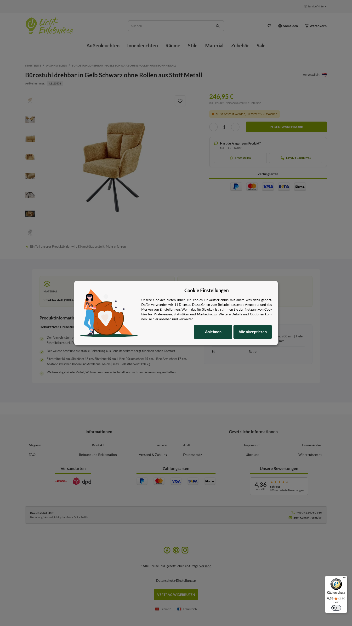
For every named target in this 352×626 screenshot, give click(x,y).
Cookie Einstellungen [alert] (206, 290)
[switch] (336, 608)
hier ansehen (162, 319)
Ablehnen (213, 331)
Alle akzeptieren (252, 331)
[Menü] (344, 578)
